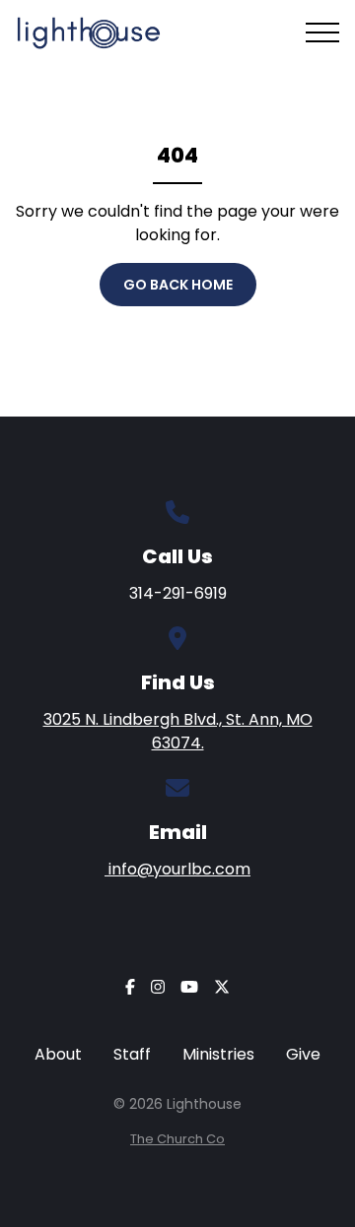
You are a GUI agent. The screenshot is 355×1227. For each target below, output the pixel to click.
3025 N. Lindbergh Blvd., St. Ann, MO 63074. (178, 731)
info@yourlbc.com (177, 869)
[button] (322, 32)
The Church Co (177, 1138)
